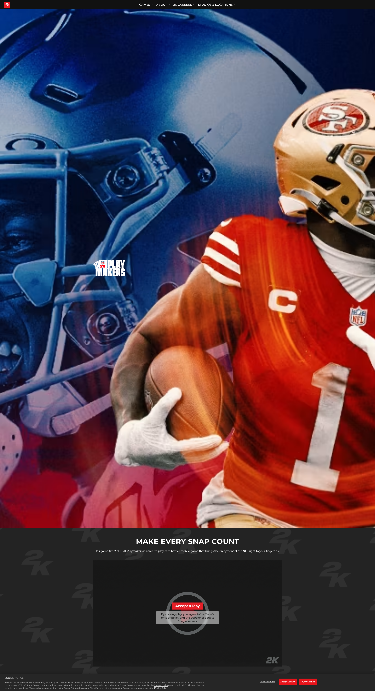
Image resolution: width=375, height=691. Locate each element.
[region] (187, 682)
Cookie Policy (161, 688)
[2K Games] (12, 5)
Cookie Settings (267, 681)
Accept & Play (187, 606)
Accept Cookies (287, 681)
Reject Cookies (308, 681)
